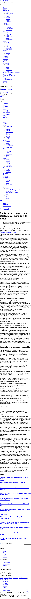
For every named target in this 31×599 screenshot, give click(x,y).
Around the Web (7, 74)
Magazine (5, 57)
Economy (8, 24)
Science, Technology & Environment (12, 72)
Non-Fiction (9, 70)
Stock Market (9, 28)
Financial (5, 60)
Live (4, 83)
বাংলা (1, 96)
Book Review (9, 66)
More (4, 187)
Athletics (8, 46)
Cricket (7, 42)
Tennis (7, 45)
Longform (8, 55)
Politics (8, 17)
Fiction (7, 67)
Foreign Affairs (9, 132)
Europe (7, 38)
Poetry (7, 64)
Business (5, 23)
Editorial (8, 53)
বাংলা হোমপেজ (27, 544)
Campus (8, 20)
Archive (5, 81)
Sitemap (5, 565)
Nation (7, 133)
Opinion (5, 50)
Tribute (7, 68)
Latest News (3, 514)
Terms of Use (6, 562)
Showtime (5, 59)
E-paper (5, 8)
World (4, 31)
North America (9, 39)
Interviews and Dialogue (9, 75)
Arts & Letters (6, 63)
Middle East (9, 37)
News (4, 125)
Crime (7, 12)
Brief (4, 77)
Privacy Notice (6, 564)
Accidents (8, 21)
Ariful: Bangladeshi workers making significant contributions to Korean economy (12, 483)
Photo (4, 78)
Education (8, 15)
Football (8, 43)
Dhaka (7, 16)
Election (8, 130)
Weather (8, 19)
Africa (7, 35)
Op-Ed (7, 52)
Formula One (9, 48)
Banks (7, 26)
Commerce (8, 27)
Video (4, 554)
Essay (7, 71)
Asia (7, 32)
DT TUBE (5, 82)
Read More (3, 480)
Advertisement (6, 567)
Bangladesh (6, 10)
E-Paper (5, 116)
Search (4, 555)
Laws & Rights (9, 13)
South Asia (8, 34)
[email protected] (4, 578)
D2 (3, 61)
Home (4, 9)
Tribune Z (5, 56)
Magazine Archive (7, 79)
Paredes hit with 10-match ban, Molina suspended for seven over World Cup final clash (14, 523)
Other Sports (9, 49)
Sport (4, 41)
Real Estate (9, 30)
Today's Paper (6, 114)
